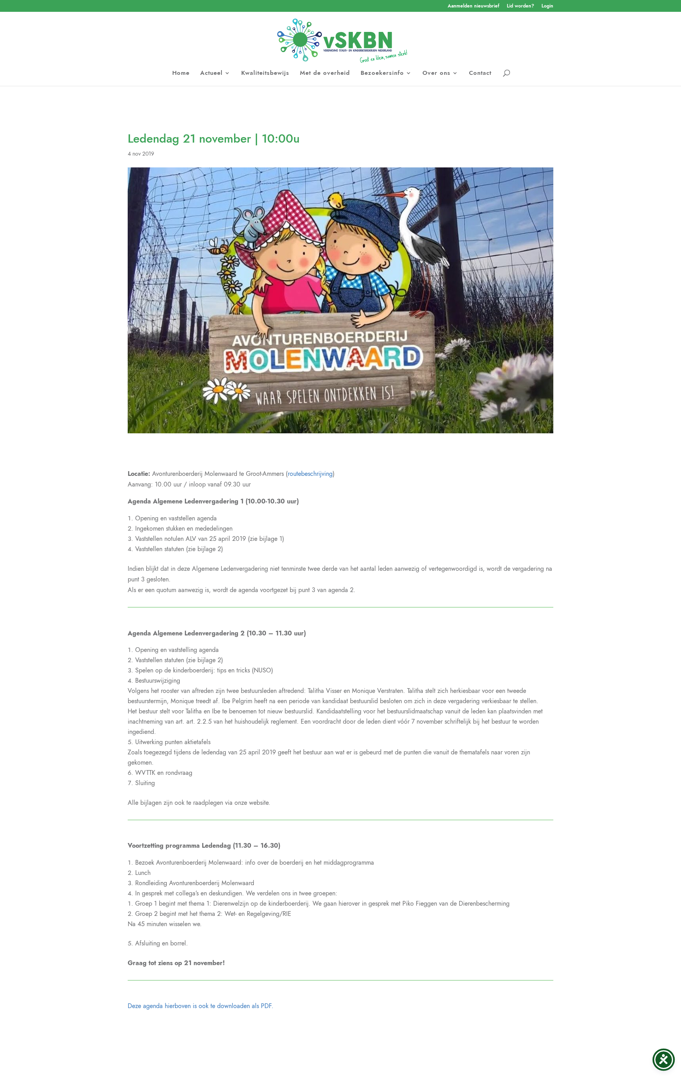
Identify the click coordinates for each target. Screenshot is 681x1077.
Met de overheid (325, 73)
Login (547, 6)
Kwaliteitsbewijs (265, 73)
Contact (480, 73)
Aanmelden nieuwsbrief (473, 6)
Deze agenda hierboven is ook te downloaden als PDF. (201, 1005)
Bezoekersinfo (382, 73)
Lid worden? (520, 6)
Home (181, 73)
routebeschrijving (310, 473)
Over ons (436, 73)
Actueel (211, 73)
